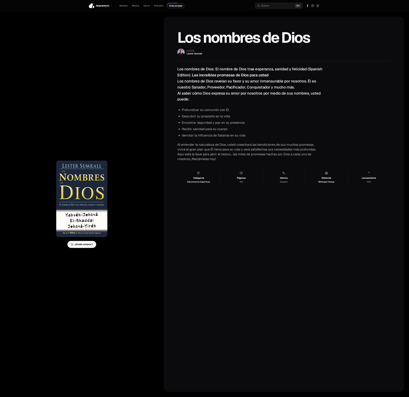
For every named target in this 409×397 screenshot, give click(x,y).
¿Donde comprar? (84, 244)
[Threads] (317, 5)
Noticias (124, 5)
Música (135, 5)
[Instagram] (312, 5)
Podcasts (158, 5)
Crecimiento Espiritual (198, 181)
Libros (146, 5)
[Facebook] (307, 5)
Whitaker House (326, 181)
